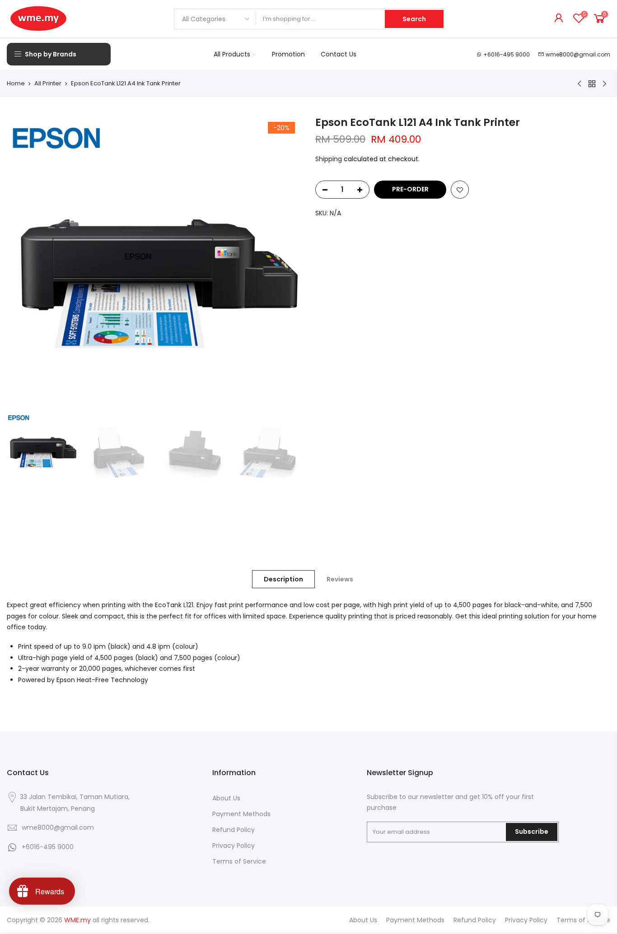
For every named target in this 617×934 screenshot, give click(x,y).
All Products (232, 54)
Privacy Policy (233, 845)
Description (283, 579)
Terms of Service (239, 861)
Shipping (328, 158)
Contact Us (338, 54)
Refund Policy (233, 829)
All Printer (47, 83)
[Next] (286, 262)
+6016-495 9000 (506, 54)
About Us (226, 798)
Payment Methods (241, 813)
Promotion (288, 54)
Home (16, 83)
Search (414, 18)
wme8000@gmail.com (578, 54)
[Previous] (22, 262)
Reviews (340, 579)
